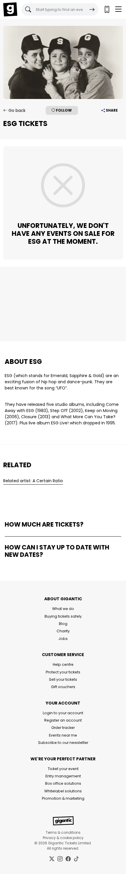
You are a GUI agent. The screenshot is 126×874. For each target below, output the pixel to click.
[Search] (92, 9)
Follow (63, 110)
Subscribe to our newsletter (63, 742)
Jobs (63, 638)
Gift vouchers (63, 686)
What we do (63, 608)
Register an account (63, 720)
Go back (16, 110)
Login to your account (63, 712)
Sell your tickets (63, 679)
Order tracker (63, 727)
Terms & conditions (63, 832)
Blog (63, 623)
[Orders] (106, 9)
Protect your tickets (63, 672)
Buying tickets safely (63, 616)
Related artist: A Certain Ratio (33, 481)
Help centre (63, 664)
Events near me (63, 735)
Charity (63, 630)
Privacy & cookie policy (63, 837)
